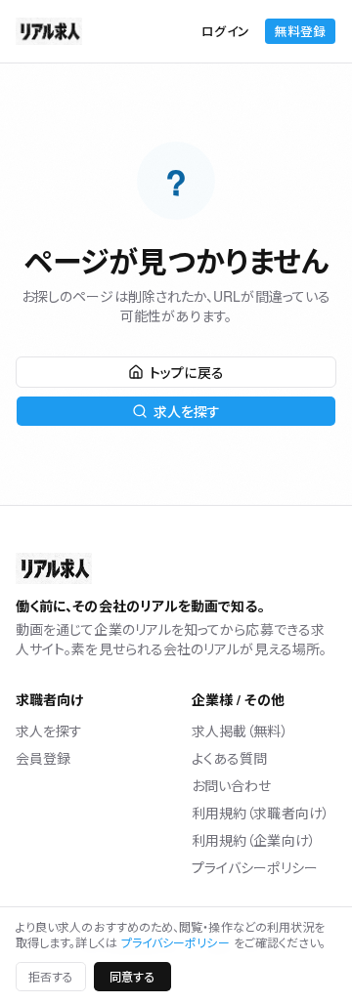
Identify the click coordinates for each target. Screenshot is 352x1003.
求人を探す (49, 730)
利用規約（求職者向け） (261, 812)
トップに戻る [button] (186, 372)
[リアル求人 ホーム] (49, 31)
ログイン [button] (224, 30)
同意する (132, 976)
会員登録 (43, 758)
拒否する (50, 976)
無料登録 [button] (300, 30)
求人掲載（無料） (240, 730)
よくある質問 (229, 758)
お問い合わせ (231, 785)
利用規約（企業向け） (254, 840)
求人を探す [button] (187, 411)
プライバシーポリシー (255, 867)
